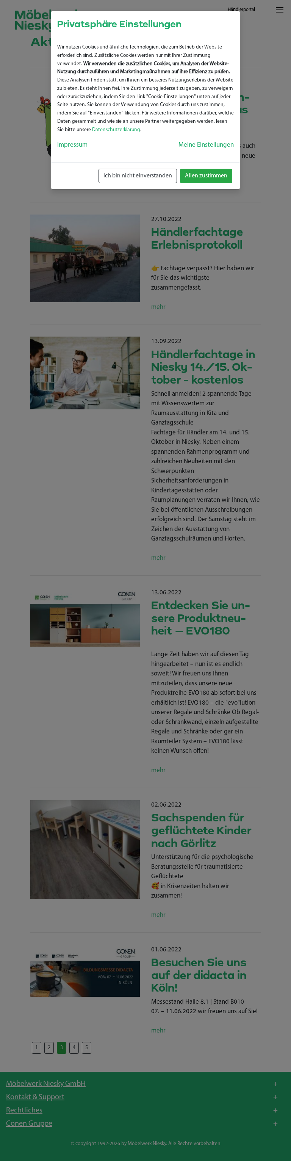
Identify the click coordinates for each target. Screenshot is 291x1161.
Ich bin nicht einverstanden (137, 176)
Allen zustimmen (206, 176)
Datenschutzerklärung (116, 129)
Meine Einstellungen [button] (206, 145)
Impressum (72, 145)
